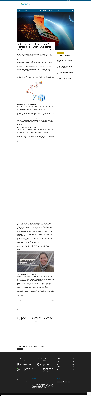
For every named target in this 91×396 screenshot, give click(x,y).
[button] (72, 10)
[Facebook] (66, 0)
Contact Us (72, 393)
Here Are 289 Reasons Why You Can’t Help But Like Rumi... (48, 369)
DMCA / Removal (61, 393)
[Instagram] (67, 0)
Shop (49, 10)
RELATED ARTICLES (21, 306)
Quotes (44, 10)
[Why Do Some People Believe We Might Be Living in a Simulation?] (48, 312)
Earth (31, 10)
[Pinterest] (69, 0)
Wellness (25, 10)
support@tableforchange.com (41, 389)
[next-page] (36, 321)
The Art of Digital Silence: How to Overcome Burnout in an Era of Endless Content (22, 318)
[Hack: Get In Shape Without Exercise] (20, 369)
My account (61, 0)
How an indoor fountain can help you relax (24, 302)
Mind (20, 10)
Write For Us (53, 10)
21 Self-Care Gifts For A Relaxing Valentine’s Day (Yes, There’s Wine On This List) (45, 303)
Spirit (40, 10)
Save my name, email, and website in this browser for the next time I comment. (32, 346)
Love (35, 10)
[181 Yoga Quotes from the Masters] (20, 359)
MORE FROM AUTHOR (30, 306)
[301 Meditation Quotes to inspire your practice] (20, 364)
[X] (71, 0)
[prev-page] (34, 321)
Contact (59, 10)
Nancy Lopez (20, 49)
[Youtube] (73, 0)
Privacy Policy (67, 393)
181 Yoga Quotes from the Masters (64, 55)
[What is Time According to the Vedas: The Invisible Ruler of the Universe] (35, 312)
